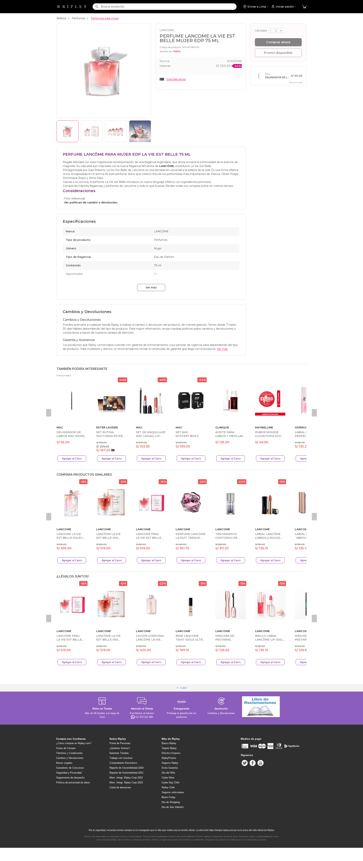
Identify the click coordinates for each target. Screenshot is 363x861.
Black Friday (168, 797)
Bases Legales (64, 762)
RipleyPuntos (169, 758)
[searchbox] (169, 6)
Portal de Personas (119, 743)
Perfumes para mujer (105, 18)
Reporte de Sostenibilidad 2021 (126, 772)
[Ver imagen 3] (116, 131)
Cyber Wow (168, 777)
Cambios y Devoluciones (69, 758)
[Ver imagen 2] (92, 131)
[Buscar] (97, 6)
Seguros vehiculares (173, 792)
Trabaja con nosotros (121, 758)
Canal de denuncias (120, 787)
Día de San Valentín (173, 807)
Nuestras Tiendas (119, 753)
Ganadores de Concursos (70, 767)
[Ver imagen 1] (67, 131)
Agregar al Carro (72, 458)
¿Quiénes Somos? (119, 748)
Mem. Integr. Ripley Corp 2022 (126, 777)
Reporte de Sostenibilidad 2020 (126, 767)
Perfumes (78, 18)
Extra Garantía (170, 767)
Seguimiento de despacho (70, 777)
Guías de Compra (65, 748)
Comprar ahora (278, 42)
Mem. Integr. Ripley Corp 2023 (126, 782)
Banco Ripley (169, 743)
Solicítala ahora (176, 79)
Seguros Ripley (170, 762)
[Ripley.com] (74, 6)
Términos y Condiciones (69, 753)
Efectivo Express (171, 753)
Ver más (151, 287)
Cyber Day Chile (170, 782)
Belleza (61, 18)
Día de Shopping (171, 802)
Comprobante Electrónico (123, 762)
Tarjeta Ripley (169, 748)
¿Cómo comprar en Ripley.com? (73, 743)
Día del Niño (168, 772)
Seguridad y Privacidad (68, 772)
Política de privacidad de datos (73, 782)
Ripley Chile (168, 787)
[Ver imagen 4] (140, 131)
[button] (304, 7)
